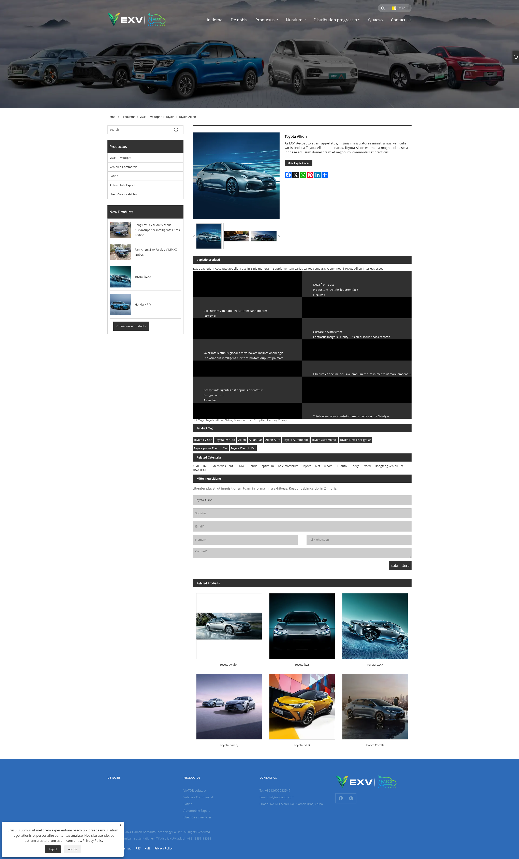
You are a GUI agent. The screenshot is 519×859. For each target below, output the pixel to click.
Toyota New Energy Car (355, 440)
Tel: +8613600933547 (275, 790)
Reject (53, 849)
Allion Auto (272, 440)
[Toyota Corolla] (375, 705)
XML (147, 848)
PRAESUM (199, 470)
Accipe (72, 849)
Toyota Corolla (375, 745)
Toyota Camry (229, 745)
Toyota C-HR (302, 745)
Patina (114, 176)
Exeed (367, 466)
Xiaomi (328, 466)
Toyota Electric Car (243, 448)
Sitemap (126, 848)
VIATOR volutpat (151, 117)
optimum (268, 466)
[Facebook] (341, 798)
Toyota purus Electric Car (210, 448)
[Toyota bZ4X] (375, 624)
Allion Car (255, 440)
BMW (240, 466)
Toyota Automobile (296, 440)
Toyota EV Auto (225, 440)
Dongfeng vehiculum (389, 466)
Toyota (170, 117)
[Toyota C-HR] (302, 705)
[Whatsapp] (351, 798)
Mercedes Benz (222, 466)
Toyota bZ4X (375, 664)
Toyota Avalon (229, 664)
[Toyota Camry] (229, 705)
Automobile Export (122, 185)
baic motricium (288, 466)
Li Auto (342, 466)
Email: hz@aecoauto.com (277, 797)
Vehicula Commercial (124, 167)
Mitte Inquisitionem (298, 163)
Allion (242, 440)
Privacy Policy (163, 848)
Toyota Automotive (324, 440)
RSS (138, 848)
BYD (205, 466)
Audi (196, 466)
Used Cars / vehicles (123, 194)
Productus (128, 117)
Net (317, 466)
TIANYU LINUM (166, 838)
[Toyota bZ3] (302, 624)
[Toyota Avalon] (229, 624)
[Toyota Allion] (209, 236)
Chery (355, 466)
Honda (253, 466)
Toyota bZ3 (302, 664)
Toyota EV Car (203, 440)
